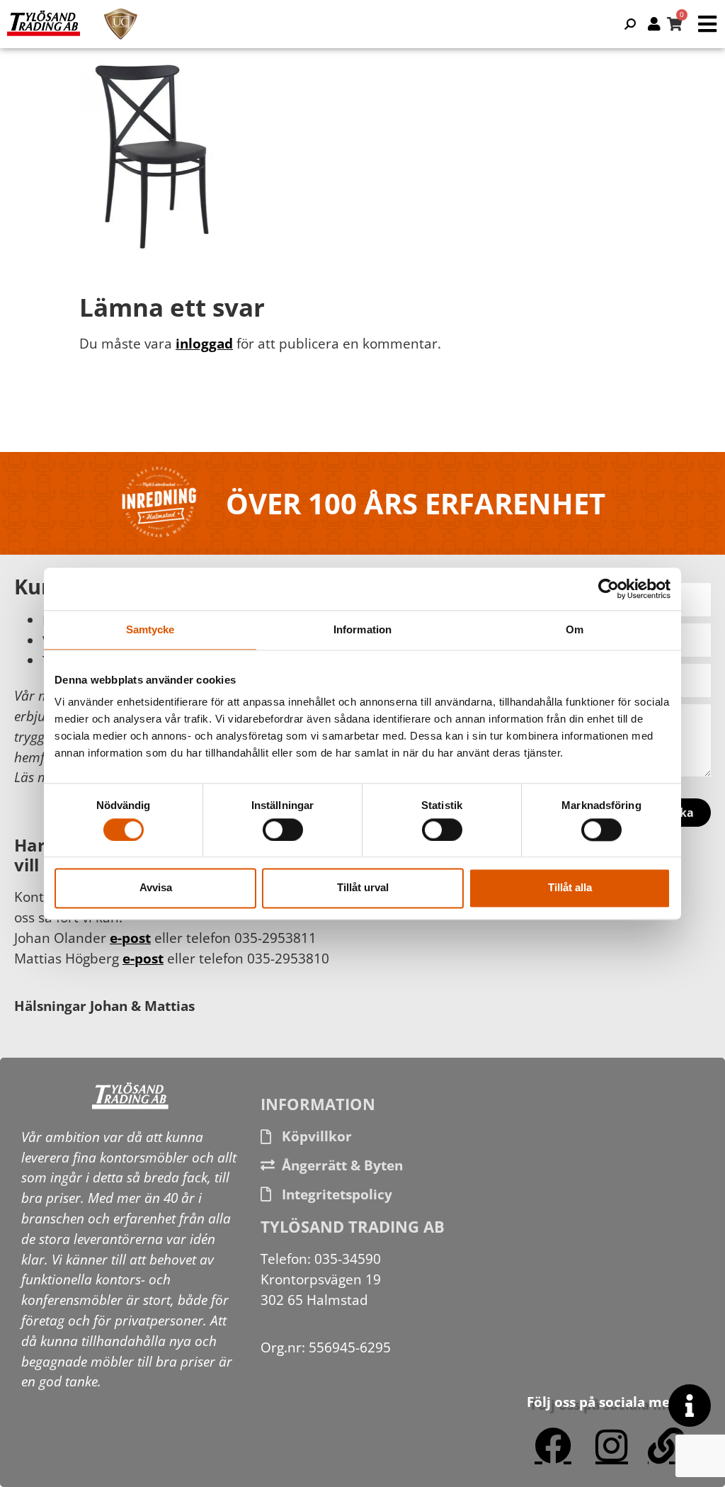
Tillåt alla (570, 888)
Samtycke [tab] (150, 629)
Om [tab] (574, 629)
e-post (130, 937)
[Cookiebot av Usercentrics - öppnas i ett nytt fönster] (608, 588)
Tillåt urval (363, 888)
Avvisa (155, 888)
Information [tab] (362, 629)
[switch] (283, 829)
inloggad (204, 343)
